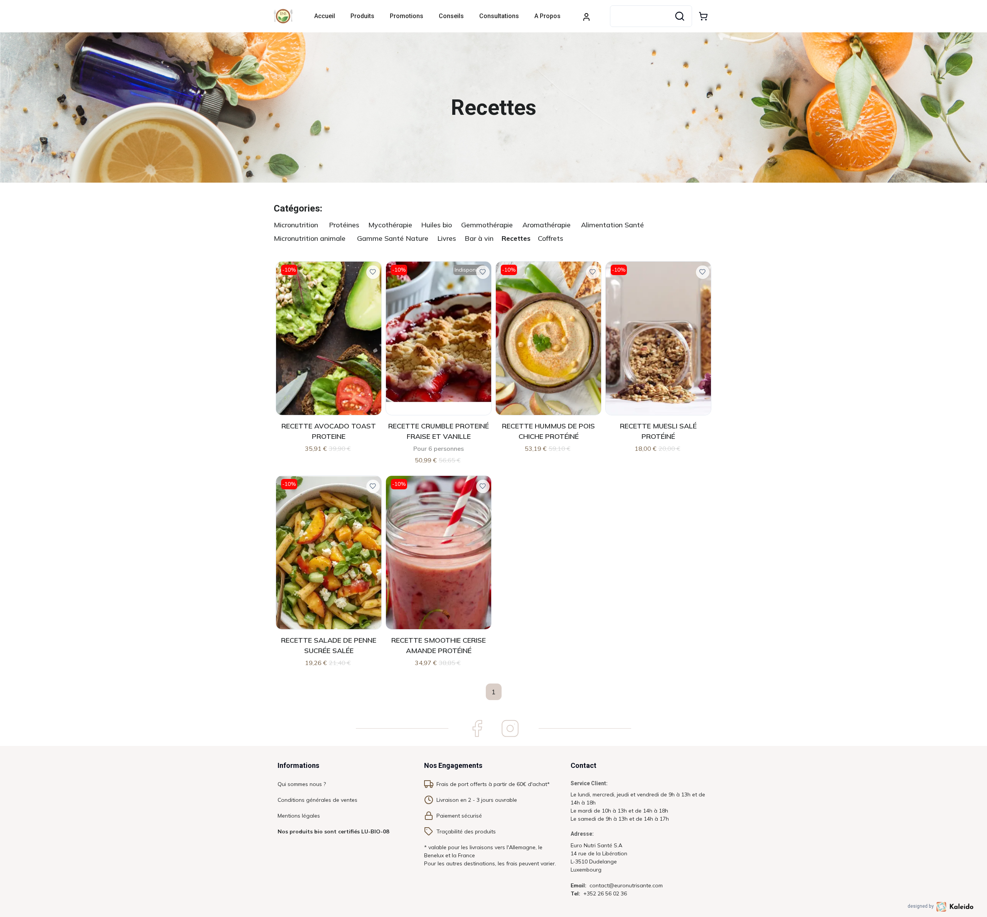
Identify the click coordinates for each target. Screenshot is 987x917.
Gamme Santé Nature (392, 238)
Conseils (451, 16)
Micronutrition (296, 224)
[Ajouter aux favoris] (373, 272)
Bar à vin (479, 238)
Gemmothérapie (487, 224)
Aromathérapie (546, 224)
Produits (362, 16)
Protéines (344, 224)
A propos (547, 16)
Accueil (324, 16)
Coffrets (550, 238)
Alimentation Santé (612, 224)
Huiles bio (436, 224)
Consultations (499, 16)
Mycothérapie (390, 224)
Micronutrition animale (309, 238)
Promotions (406, 16)
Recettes (516, 238)
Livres (446, 238)
